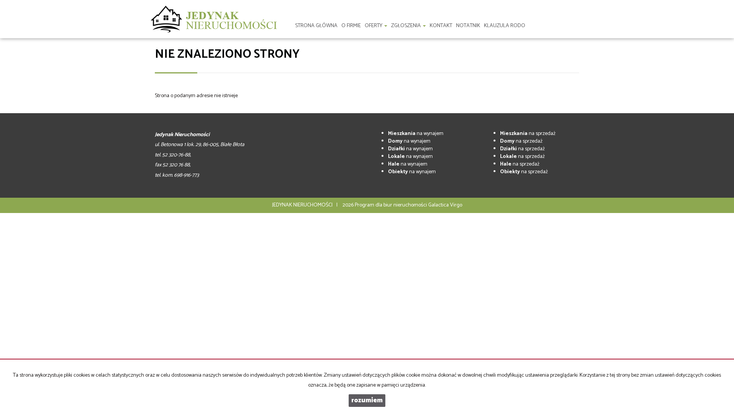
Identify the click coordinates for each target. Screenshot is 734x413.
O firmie (351, 25)
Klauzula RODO (504, 25)
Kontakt (441, 25)
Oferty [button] (374, 25)
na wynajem (415, 133)
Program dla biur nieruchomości (391, 205)
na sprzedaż (527, 133)
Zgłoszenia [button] (406, 25)
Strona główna (316, 25)
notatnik (468, 25)
